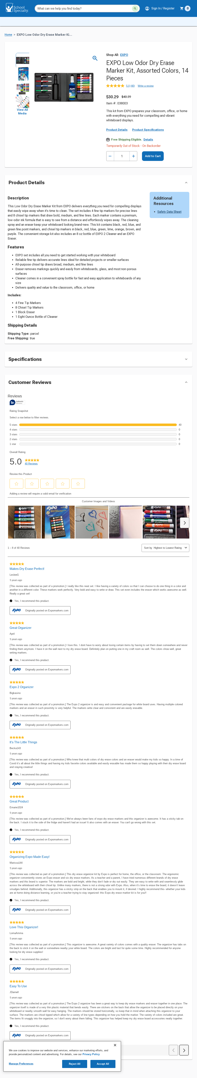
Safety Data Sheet (169, 212)
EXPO (124, 55)
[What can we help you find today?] (135, 8)
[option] (22, 60)
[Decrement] (110, 156)
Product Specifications (148, 130)
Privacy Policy (91, 1054)
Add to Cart (153, 156)
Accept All (103, 1063)
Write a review (146, 85)
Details (148, 139)
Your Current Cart (185, 8)
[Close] (115, 1045)
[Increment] (133, 156)
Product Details (117, 130)
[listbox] (22, 80)
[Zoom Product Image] (95, 58)
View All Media (22, 111)
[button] (159, 8)
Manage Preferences (21, 1063)
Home (8, 34)
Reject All (74, 1063)
